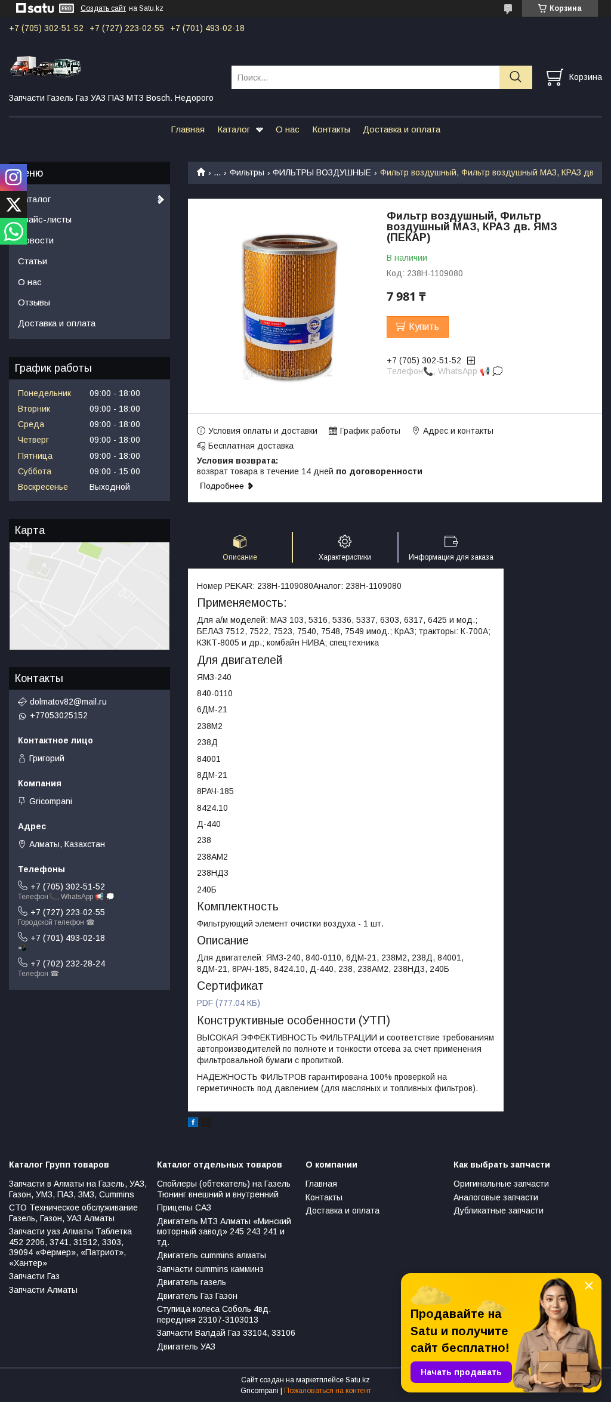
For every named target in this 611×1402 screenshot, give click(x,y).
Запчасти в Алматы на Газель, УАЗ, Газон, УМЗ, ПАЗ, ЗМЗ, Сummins (78, 1189)
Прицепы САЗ (184, 1207)
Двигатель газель (191, 1282)
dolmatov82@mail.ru (68, 701)
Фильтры (247, 172)
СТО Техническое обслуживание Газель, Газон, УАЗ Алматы (73, 1213)
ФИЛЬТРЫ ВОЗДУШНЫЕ (322, 172)
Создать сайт (103, 8)
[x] (206, 1124)
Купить (424, 327)
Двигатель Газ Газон (197, 1296)
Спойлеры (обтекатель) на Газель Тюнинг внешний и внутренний (224, 1189)
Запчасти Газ (34, 1276)
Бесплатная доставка (251, 445)
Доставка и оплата (401, 129)
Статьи (32, 261)
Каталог (233, 129)
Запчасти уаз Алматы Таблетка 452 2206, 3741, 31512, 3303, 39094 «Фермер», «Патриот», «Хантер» (70, 1247)
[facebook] (193, 1124)
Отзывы (34, 302)
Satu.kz (357, 1380)
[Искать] (515, 77)
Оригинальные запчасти (501, 1183)
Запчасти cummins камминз (210, 1269)
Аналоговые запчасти (495, 1197)
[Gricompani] (113, 66)
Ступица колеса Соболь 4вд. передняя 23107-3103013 (214, 1314)
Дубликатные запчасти (498, 1210)
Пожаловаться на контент (327, 1390)
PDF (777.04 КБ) (228, 1003)
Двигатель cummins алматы (211, 1255)
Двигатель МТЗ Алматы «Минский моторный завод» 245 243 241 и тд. (224, 1231)
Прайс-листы (45, 219)
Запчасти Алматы (43, 1290)
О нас (288, 129)
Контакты (331, 129)
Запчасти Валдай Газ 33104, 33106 (226, 1333)
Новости (36, 240)
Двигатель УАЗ (186, 1346)
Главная (188, 129)
